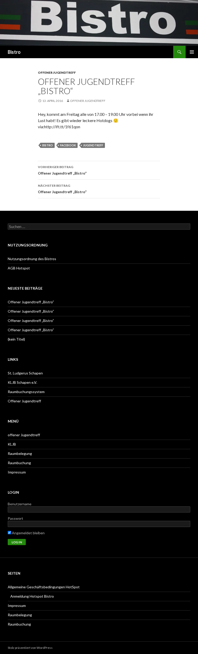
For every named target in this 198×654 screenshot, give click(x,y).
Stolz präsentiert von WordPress (30, 648)
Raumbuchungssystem (26, 391)
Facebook (68, 145)
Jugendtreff (93, 145)
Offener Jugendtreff (87, 101)
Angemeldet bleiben (28, 533)
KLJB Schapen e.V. (22, 382)
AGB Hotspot (19, 268)
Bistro (14, 52)
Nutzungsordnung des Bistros (32, 259)
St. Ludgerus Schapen (25, 373)
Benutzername (19, 504)
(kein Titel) (16, 339)
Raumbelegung (20, 453)
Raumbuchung (19, 463)
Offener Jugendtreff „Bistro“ (62, 170)
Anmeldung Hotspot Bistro (32, 596)
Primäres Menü (192, 52)
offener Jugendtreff (57, 72)
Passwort (15, 518)
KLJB (12, 444)
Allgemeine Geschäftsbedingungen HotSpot (44, 587)
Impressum (17, 472)
